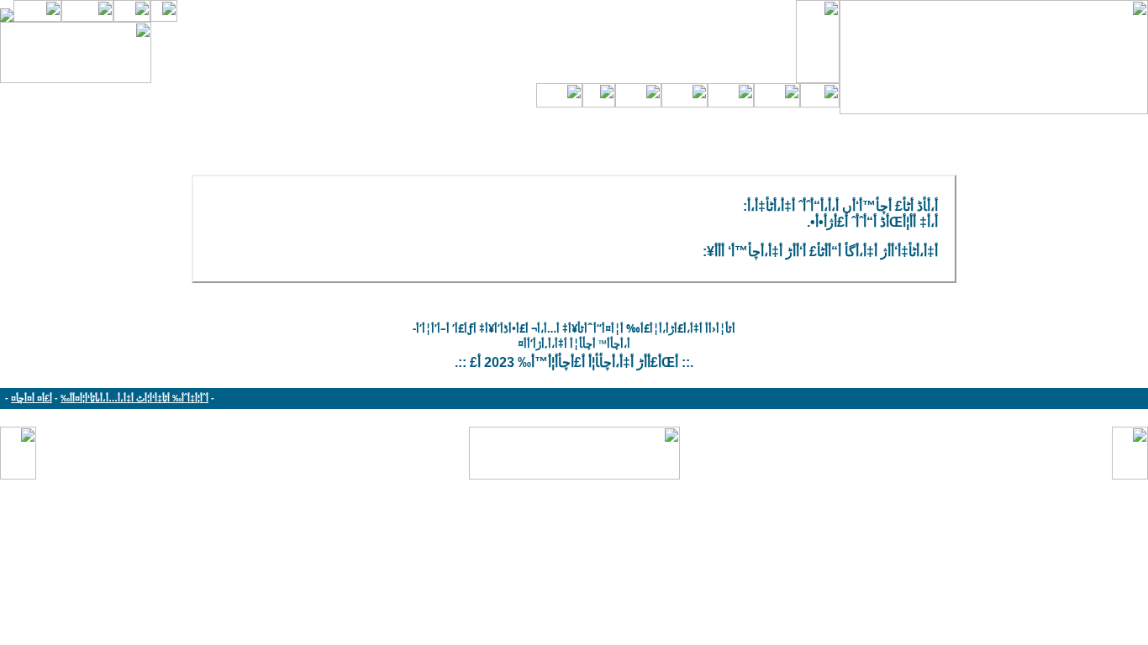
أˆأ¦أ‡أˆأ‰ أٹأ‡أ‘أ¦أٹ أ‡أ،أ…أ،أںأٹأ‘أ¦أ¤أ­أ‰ (134, 398)
